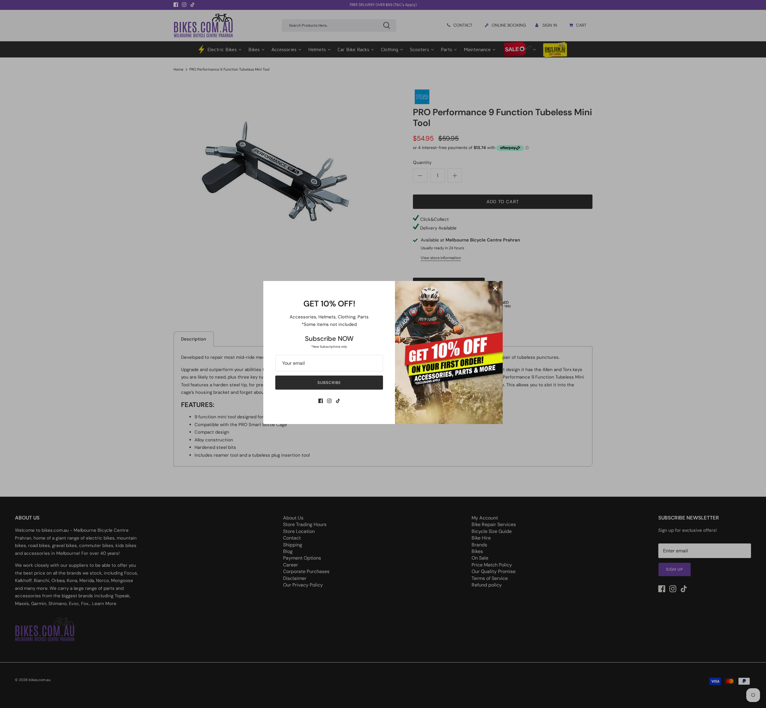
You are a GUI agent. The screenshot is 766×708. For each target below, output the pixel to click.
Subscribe (329, 382)
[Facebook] (320, 401)
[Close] (495, 288)
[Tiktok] (338, 401)
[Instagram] (329, 401)
